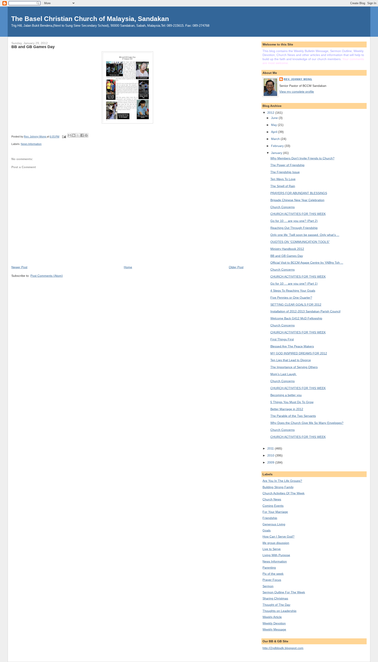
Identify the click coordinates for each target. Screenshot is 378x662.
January (277, 153)
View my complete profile (296, 91)
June (275, 118)
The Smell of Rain (282, 186)
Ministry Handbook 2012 (287, 249)
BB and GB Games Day (286, 256)
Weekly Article (272, 617)
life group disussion (275, 543)
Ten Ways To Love (283, 179)
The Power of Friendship (287, 165)
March (276, 139)
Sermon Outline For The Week (283, 592)
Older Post (236, 267)
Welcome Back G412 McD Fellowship (296, 318)
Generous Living (273, 524)
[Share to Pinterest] (86, 135)
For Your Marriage (275, 512)
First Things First (282, 339)
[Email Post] (64, 136)
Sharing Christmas (275, 598)
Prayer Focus (271, 580)
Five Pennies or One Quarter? (291, 297)
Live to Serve (271, 549)
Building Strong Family (278, 487)
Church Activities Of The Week (283, 493)
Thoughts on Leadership (279, 611)
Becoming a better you (286, 395)
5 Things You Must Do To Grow (291, 402)
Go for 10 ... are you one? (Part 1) (294, 283)
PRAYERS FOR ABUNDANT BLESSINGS (298, 193)
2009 (271, 462)
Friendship (269, 518)
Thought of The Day (276, 604)
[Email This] (69, 135)
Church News (271, 499)
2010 (271, 455)
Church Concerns (282, 207)
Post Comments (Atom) (46, 275)
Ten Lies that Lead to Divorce (290, 360)
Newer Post (19, 267)
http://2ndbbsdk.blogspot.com (282, 648)
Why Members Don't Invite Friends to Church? (302, 158)
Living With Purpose (276, 555)
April (274, 132)
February (278, 146)
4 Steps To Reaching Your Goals (292, 290)
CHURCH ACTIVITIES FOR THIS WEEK (298, 214)
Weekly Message (274, 629)
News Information (31, 144)
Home (128, 267)
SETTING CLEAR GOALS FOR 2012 (295, 304)
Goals (266, 530)
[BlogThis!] (74, 135)
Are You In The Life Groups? (282, 481)
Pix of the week (273, 573)
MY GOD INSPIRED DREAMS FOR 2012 (298, 353)
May (274, 125)
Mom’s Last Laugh (283, 374)
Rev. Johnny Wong (298, 79)
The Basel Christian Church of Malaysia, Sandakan (90, 18)
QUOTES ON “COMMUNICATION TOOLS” (300, 242)
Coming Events (273, 505)
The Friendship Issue (285, 172)
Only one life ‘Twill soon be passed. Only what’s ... (304, 235)
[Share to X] (78, 135)
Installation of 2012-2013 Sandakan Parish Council (305, 311)
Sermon (267, 586)
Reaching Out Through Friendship (294, 228)
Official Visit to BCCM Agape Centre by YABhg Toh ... (306, 262)
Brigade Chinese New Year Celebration (297, 200)
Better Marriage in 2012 (286, 409)
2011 (271, 448)
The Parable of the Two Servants (293, 416)
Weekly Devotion (274, 623)
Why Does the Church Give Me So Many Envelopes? (306, 423)
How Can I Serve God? (278, 536)
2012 (271, 112)
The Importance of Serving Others (294, 367)
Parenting (269, 567)
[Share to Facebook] (82, 135)
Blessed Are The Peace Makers (292, 346)
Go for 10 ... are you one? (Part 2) (294, 221)
